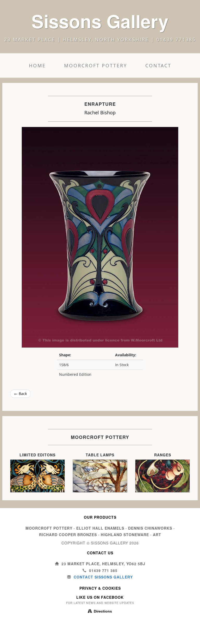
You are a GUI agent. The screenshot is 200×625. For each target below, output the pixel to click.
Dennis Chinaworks (150, 528)
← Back (20, 393)
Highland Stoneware (125, 534)
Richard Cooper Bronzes (68, 534)
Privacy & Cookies (100, 588)
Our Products (100, 517)
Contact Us (100, 552)
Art (157, 534)
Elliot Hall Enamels (100, 528)
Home (37, 65)
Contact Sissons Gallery (103, 577)
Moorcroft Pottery (95, 65)
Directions (103, 611)
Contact (158, 65)
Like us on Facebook (100, 597)
